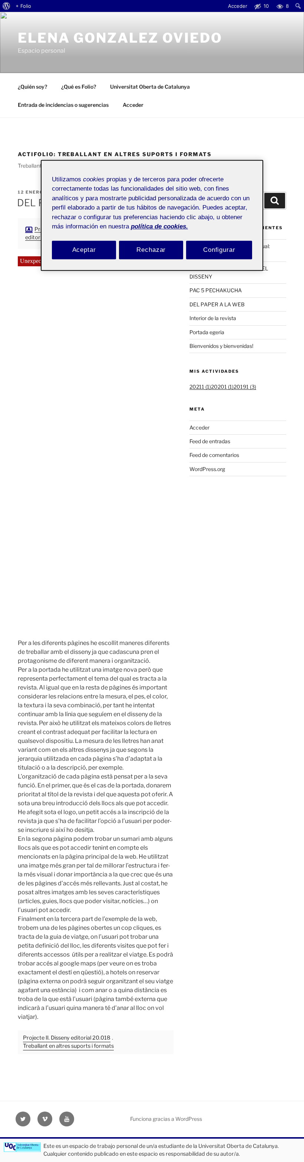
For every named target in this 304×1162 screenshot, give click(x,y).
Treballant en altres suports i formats (68, 1046)
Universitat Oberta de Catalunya (150, 86)
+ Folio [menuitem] (23, 6)
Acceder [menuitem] (237, 6)
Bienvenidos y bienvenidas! (221, 346)
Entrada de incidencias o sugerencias (63, 105)
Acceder (133, 105)
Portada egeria (206, 332)
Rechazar (151, 249)
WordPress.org (207, 469)
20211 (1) (200, 387)
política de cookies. (159, 226)
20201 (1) (222, 387)
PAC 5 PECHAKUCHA (215, 290)
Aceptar (84, 249)
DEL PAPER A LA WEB (217, 304)
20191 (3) (245, 387)
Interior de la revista (212, 318)
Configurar (219, 249)
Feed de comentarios (214, 455)
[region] (152, 215)
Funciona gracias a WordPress (166, 1119)
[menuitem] (6, 6)
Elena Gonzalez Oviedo (120, 38)
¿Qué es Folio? (78, 86)
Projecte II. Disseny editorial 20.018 (66, 1037)
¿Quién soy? (32, 86)
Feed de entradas (209, 441)
